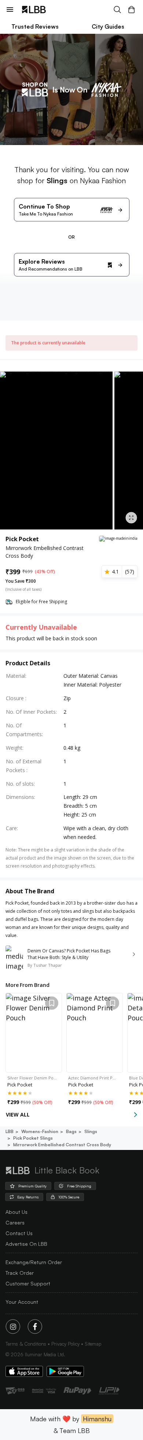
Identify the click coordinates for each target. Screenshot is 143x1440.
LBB (10, 1131)
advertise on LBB (26, 1244)
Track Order (20, 1273)
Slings (90, 1131)
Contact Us (19, 1233)
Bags (71, 1131)
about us (16, 1212)
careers (15, 1222)
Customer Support (28, 1283)
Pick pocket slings (33, 1138)
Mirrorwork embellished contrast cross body (62, 1144)
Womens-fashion (39, 1131)
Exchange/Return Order (34, 1262)
